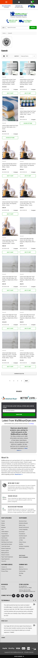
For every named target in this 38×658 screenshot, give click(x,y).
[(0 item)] (32, 2)
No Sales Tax (19, 6)
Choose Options (10, 137)
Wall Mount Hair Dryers (6, 542)
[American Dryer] (9, 398)
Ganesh (10, 33)
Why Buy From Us (23, 569)
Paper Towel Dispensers (7, 557)
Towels (3, 521)
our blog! (31, 423)
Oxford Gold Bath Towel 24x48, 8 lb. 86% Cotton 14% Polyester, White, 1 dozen (10, 203)
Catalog (3, 586)
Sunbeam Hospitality (24, 546)
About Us (21, 567)
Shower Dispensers (6, 548)
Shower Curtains (5, 554)
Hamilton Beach (23, 535)
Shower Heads (4, 540)
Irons (2, 529)
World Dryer (22, 548)
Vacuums (3, 561)
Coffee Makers (4, 531)
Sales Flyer (4, 589)
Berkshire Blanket (23, 523)
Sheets (3, 523)
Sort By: (16, 56)
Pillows (3, 525)
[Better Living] (28, 398)
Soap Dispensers (5, 559)
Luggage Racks (5, 535)
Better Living (22, 525)
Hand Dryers (4, 538)
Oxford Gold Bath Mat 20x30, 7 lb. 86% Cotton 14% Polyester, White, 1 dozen (9, 165)
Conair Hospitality (23, 529)
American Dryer (23, 521)
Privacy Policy (4, 571)
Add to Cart (10, 93)
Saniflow (21, 544)
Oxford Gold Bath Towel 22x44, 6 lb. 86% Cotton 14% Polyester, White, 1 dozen (28, 165)
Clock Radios (4, 533)
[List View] (6, 56)
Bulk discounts (6, 6)
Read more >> (19, 474)
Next (26, 380)
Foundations (22, 533)
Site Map (21, 573)
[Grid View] (3, 56)
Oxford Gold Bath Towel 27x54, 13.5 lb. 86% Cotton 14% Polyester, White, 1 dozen (9, 242)
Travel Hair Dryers (5, 546)
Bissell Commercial (24, 527)
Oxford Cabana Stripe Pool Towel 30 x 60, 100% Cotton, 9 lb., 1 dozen (10, 127)
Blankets (3, 527)
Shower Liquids (5, 550)
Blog (20, 575)
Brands (19, 391)
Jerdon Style (22, 538)
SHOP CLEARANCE (23, 557)
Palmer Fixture (22, 542)
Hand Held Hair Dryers (6, 544)
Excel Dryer (21, 531)
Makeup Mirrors (5, 552)
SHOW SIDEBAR (18, 656)
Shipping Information (6, 569)
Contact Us (4, 567)
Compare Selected (19, 373)
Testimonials (22, 571)
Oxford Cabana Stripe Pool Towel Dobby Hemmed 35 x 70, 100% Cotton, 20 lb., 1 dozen (28, 113)
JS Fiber (21, 540)
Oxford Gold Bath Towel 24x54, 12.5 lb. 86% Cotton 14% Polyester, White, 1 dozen (27, 203)
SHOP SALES (22, 555)
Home (4, 33)
